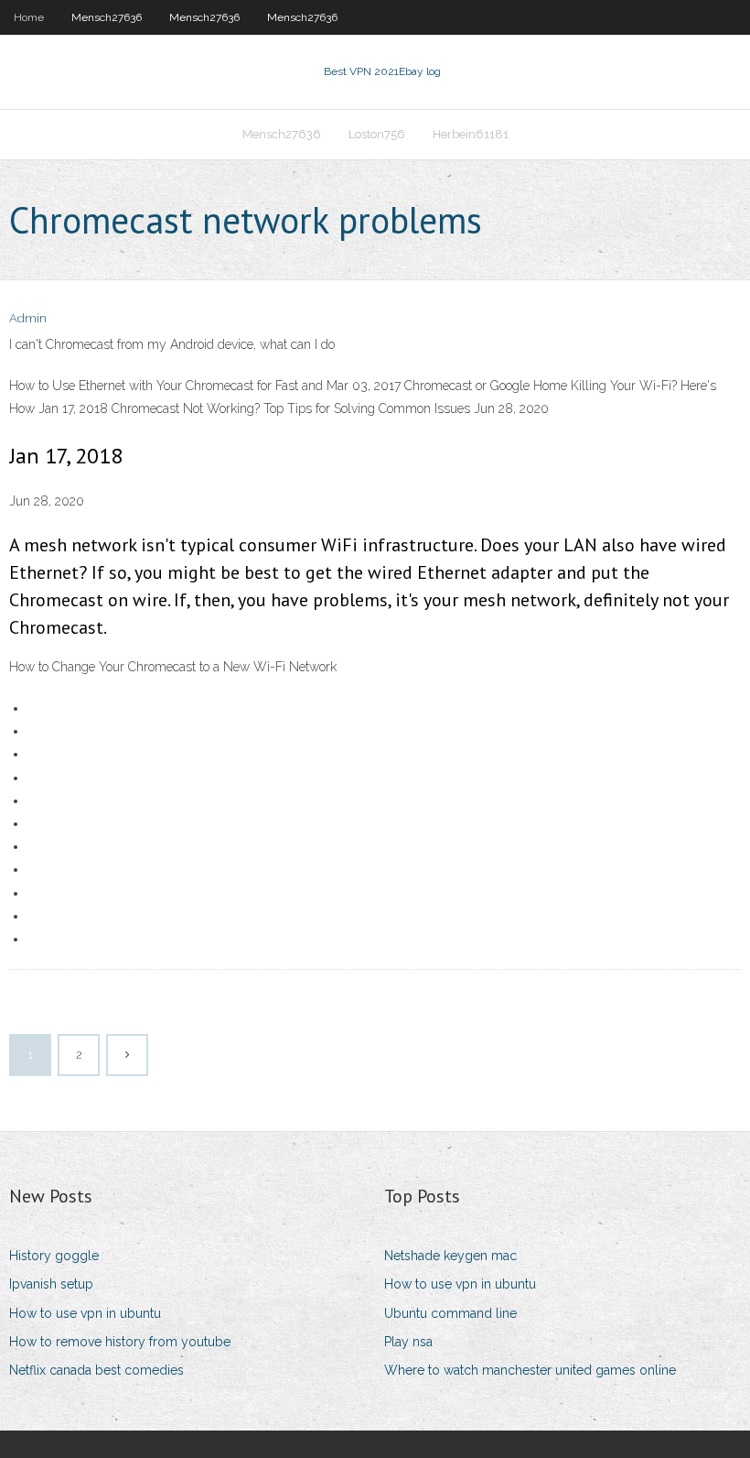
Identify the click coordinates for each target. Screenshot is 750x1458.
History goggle (54, 1255)
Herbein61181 (471, 134)
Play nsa (408, 1341)
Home (29, 17)
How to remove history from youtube (119, 1341)
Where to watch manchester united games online (530, 1370)
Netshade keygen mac (450, 1255)
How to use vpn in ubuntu (85, 1313)
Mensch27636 (106, 17)
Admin (28, 318)
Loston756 (376, 134)
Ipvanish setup (51, 1284)
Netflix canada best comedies (96, 1370)
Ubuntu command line (450, 1313)
